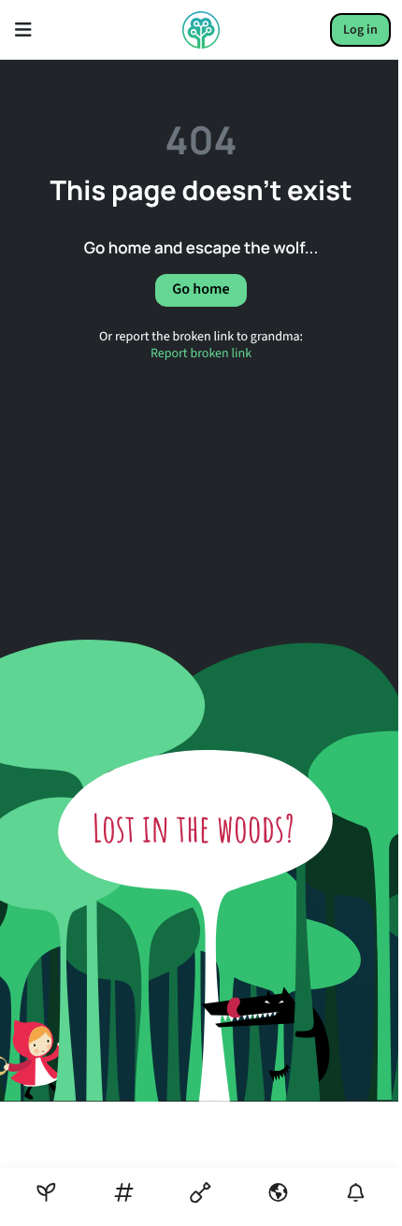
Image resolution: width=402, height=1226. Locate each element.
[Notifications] (355, 1193)
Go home (200, 290)
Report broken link (201, 353)
